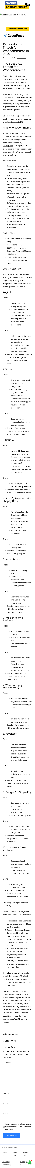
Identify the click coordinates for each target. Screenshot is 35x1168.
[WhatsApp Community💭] (10, 1163)
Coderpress (8, 146)
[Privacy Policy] (17, 1154)
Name (6, 1094)
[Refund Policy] (28, 1154)
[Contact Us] (6, 1154)
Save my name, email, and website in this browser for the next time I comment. (18, 1127)
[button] (17, 29)
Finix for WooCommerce (20, 136)
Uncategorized (11, 1034)
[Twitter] (22, 1163)
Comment (7, 1062)
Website (6, 1114)
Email (5, 1104)
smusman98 (21, 58)
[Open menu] (31, 35)
